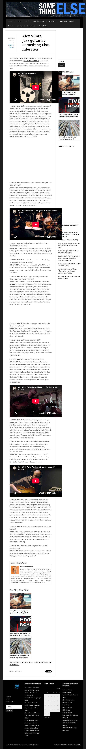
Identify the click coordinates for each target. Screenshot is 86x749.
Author (13, 563)
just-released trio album (31, 61)
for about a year (21, 364)
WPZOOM (77, 745)
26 (58, 709)
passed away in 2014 (16, 345)
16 (48, 705)
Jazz (27, 21)
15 (45, 705)
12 (58, 701)
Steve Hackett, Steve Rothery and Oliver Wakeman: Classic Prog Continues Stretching (68, 258)
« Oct (45, 717)
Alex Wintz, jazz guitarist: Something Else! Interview (36, 42)
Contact (8, 696)
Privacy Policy (10, 701)
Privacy (19, 26)
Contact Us (31, 26)
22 (45, 709)
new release (29, 662)
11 (54, 701)
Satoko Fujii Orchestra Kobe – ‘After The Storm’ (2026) (32, 733)
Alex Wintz (17, 662)
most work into (14, 284)
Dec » (49, 717)
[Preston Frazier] (15, 570)
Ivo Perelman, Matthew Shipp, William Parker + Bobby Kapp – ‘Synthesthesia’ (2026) (67, 271)
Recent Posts (21, 563)
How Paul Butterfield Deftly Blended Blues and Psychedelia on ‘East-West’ (69, 245)
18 (54, 705)
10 (51, 701)
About (10, 26)
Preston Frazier (26, 566)
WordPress (64, 745)
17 (51, 705)
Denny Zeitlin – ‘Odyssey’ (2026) (68, 240)
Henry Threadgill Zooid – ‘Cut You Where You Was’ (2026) (68, 252)
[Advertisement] (31, 159)
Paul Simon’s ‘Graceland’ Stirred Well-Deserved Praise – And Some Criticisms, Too (68, 234)
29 (45, 714)
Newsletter (43, 26)
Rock (19, 21)
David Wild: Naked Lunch (70, 720)
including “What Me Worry (37, 449)
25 (54, 709)
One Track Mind (38, 21)
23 (48, 709)
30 (48, 714)
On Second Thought (67, 21)
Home (10, 21)
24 (51, 709)
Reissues (52, 21)
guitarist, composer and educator (24, 58)
